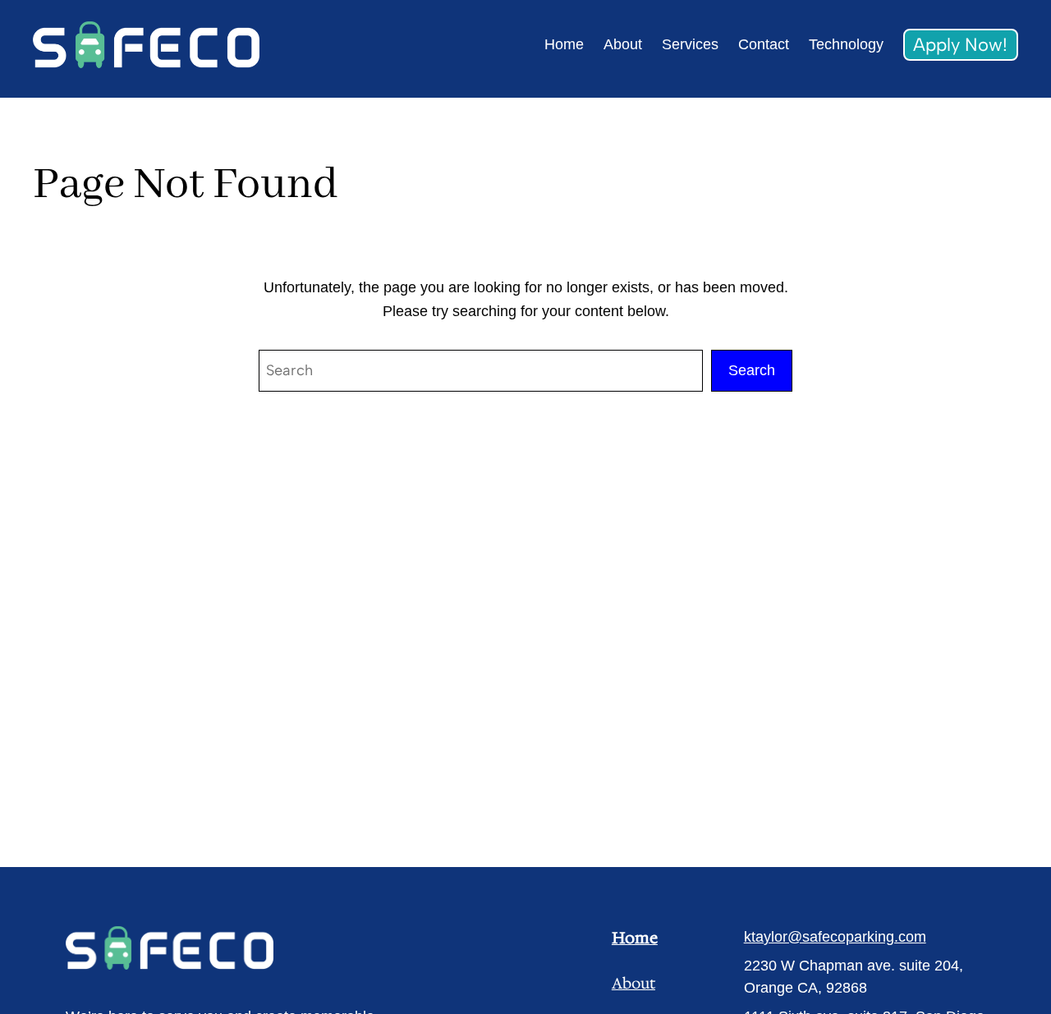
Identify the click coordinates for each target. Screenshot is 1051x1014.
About (633, 983)
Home (635, 937)
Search (751, 370)
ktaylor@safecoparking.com (835, 937)
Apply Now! (960, 45)
